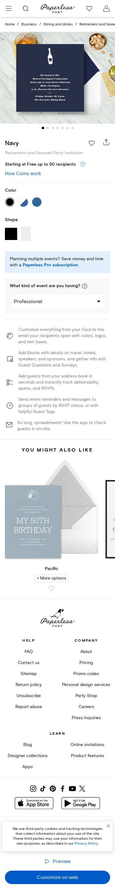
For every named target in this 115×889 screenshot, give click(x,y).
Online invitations (87, 744)
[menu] (8, 8)
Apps (27, 766)
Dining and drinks (58, 24)
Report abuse (28, 706)
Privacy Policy (86, 843)
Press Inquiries (86, 717)
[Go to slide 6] (67, 128)
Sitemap (29, 673)
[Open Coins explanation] (83, 164)
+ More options (51, 578)
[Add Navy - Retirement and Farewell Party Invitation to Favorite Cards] (91, 143)
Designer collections (28, 755)
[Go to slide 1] (43, 128)
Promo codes (86, 673)
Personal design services (86, 684)
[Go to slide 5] (62, 128)
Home (10, 24)
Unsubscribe (29, 695)
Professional (28, 301)
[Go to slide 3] (53, 128)
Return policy (29, 684)
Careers (86, 706)
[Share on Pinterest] (52, 789)
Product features (87, 755)
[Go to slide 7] (72, 128)
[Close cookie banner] (108, 826)
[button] (85, 286)
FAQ (29, 651)
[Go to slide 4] (57, 128)
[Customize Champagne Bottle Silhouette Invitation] (58, 77)
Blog (27, 744)
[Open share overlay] (106, 142)
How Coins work (23, 174)
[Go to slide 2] (48, 128)
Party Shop (86, 695)
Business (29, 24)
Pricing (86, 662)
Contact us (29, 662)
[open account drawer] (106, 8)
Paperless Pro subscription (50, 265)
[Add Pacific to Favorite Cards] (51, 588)
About (86, 651)
